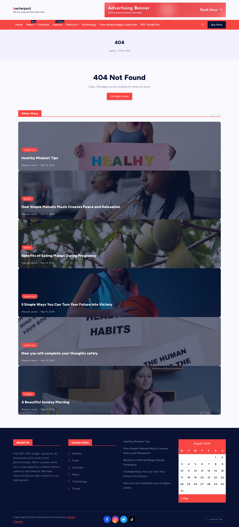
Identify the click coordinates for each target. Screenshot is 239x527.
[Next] (218, 113)
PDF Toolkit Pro (150, 24)
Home (19, 24)
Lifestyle (43, 24)
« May (184, 498)
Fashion (58, 23)
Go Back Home (119, 96)
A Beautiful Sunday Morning (45, 402)
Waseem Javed (29, 165)
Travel (28, 394)
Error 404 (124, 50)
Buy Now (216, 24)
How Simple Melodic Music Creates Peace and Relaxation (70, 207)
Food (27, 248)
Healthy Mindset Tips (39, 158)
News (31, 23)
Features (71, 24)
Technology (88, 24)
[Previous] (212, 113)
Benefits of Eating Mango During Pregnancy (58, 255)
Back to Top (216, 519)
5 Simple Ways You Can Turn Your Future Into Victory (66, 304)
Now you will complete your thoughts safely (59, 353)
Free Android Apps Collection (118, 24)
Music (27, 199)
